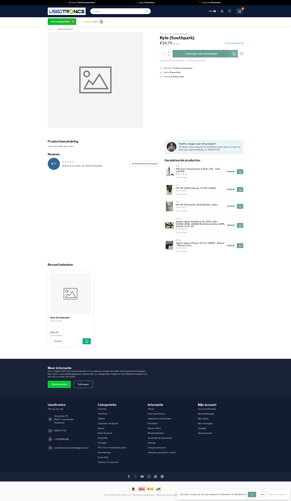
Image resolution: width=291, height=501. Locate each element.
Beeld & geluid (105, 433)
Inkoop (151, 409)
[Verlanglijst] (229, 11)
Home (50, 29)
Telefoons (102, 413)
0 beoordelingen (180, 34)
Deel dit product (195, 60)
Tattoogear (83, 384)
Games (101, 428)
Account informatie (207, 409)
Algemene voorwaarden (159, 418)
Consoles (102, 409)
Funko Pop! (103, 457)
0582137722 (60, 430)
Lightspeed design (164, 495)
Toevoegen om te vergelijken (172, 60)
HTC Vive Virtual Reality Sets (112, 447)
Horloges (102, 442)
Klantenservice (59, 384)
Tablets (101, 418)
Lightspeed (149, 495)
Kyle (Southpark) (65, 29)
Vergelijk (58, 341)
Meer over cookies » (277, 494)
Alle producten (205, 433)
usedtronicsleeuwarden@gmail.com (71, 447)
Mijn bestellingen (206, 413)
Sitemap (152, 442)
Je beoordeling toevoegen (145, 163)
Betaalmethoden (156, 433)
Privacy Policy (154, 428)
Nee (263, 494)
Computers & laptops (108, 423)
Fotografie (103, 438)
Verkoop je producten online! (162, 452)
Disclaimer (153, 423)
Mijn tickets (203, 418)
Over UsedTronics (156, 413)
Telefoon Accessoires (108, 462)
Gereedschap (104, 452)
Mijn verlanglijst (205, 423)
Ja (252, 494)
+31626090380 (61, 439)
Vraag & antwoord (157, 447)
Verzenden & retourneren (160, 438)
